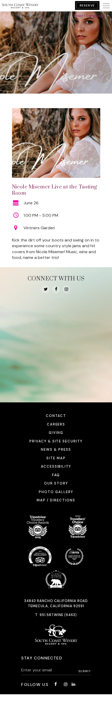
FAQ (56, 475)
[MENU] (106, 5)
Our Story (56, 483)
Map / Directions (56, 500)
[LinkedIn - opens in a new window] (73, 684)
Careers (56, 424)
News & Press (56, 449)
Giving (56, 432)
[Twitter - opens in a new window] (45, 289)
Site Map (56, 458)
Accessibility (56, 466)
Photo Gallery (56, 492)
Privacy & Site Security (56, 441)
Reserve (87, 5)
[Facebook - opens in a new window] (56, 289)
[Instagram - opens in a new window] (66, 289)
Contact (56, 416)
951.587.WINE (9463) (58, 615)
